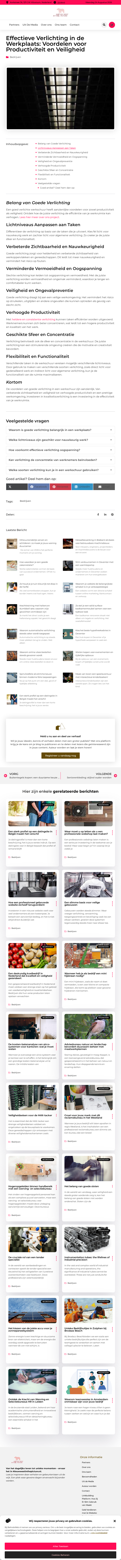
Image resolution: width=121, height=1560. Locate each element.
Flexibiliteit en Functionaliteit (54, 174)
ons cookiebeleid (99, 1533)
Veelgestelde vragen (49, 183)
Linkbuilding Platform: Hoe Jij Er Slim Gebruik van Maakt (90, 1500)
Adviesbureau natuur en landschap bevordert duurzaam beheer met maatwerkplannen (85, 1047)
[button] (114, 1521)
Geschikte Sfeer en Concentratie (55, 170)
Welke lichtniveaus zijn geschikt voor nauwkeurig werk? (60, 439)
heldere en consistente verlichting (33, 319)
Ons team (61, 24)
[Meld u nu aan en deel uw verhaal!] (60, 726)
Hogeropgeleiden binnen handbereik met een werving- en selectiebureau (30, 1187)
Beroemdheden (89, 1476)
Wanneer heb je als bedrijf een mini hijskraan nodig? (85, 974)
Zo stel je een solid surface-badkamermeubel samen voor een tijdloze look (93, 608)
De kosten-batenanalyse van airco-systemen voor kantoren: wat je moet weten (31, 1047)
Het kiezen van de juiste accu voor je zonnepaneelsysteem (30, 1329)
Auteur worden (89, 1486)
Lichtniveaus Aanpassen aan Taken (57, 148)
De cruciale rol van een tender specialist (26, 1258)
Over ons (46, 24)
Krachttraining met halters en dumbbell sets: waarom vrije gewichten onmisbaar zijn (35, 608)
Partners (14, 24)
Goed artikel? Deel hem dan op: (57, 187)
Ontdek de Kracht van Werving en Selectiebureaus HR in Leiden (28, 1400)
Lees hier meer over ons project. (40, 217)
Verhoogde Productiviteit (52, 165)
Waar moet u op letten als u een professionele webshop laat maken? (86, 832)
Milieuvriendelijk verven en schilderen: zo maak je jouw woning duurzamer (38, 543)
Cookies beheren (60, 1555)
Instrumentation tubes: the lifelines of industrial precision (87, 1258)
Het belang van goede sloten (81, 1186)
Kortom (42, 179)
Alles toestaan (60, 1546)
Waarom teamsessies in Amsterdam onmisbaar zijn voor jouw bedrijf (86, 1400)
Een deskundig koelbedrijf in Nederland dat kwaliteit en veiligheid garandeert (30, 976)
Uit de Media (88, 1481)
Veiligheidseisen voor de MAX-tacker (30, 1115)
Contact (74, 24)
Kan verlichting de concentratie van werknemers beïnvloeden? (60, 460)
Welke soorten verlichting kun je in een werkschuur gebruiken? (60, 470)
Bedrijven (15, 57)
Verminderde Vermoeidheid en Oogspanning (62, 156)
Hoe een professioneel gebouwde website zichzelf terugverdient (28, 903)
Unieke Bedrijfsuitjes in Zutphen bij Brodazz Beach (85, 1329)
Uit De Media (30, 24)
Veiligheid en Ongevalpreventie (55, 161)
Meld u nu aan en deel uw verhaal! (60, 736)
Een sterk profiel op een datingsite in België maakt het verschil (30, 832)
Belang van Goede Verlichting (54, 143)
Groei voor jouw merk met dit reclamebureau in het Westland (83, 1116)
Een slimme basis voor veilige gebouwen (82, 903)
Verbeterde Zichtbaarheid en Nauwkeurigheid (63, 152)
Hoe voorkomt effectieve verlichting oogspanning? (60, 450)
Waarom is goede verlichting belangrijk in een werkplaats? (60, 430)
